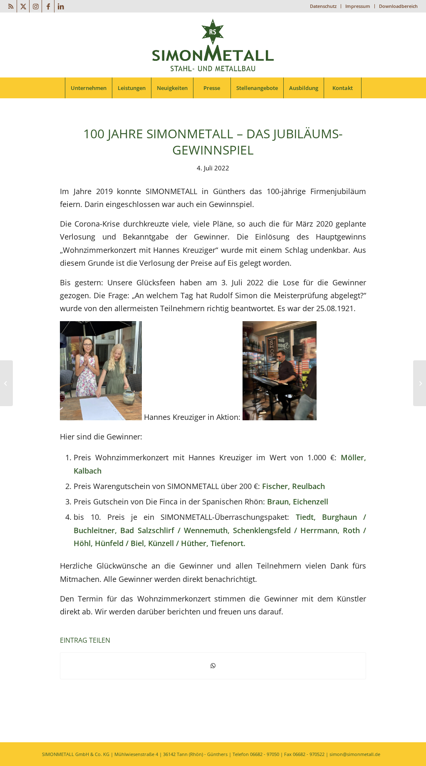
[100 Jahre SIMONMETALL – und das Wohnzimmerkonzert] (419, 383)
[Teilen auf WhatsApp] (213, 666)
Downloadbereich (398, 6)
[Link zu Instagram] (36, 6)
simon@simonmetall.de (354, 754)
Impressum (357, 6)
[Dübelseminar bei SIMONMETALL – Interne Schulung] (6, 383)
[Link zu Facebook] (48, 6)
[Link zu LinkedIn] (60, 6)
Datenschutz (323, 6)
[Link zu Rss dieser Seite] (11, 6)
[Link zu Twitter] (23, 6)
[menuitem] (323, 6)
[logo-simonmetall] (213, 44)
